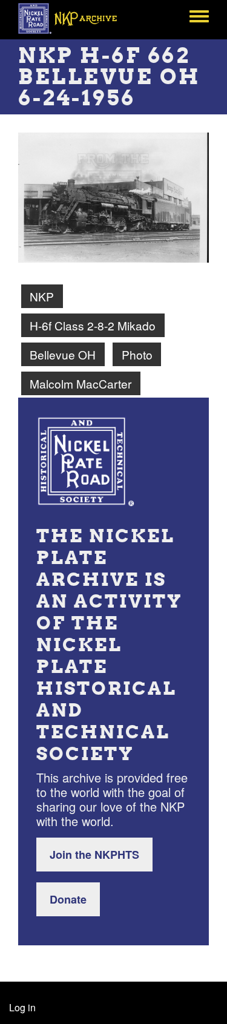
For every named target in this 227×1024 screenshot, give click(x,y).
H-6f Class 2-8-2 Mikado (93, 325)
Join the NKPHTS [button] (94, 854)
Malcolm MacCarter (80, 383)
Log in (22, 1007)
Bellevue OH (63, 354)
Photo (137, 354)
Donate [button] (68, 899)
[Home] (74, 18)
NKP (42, 296)
